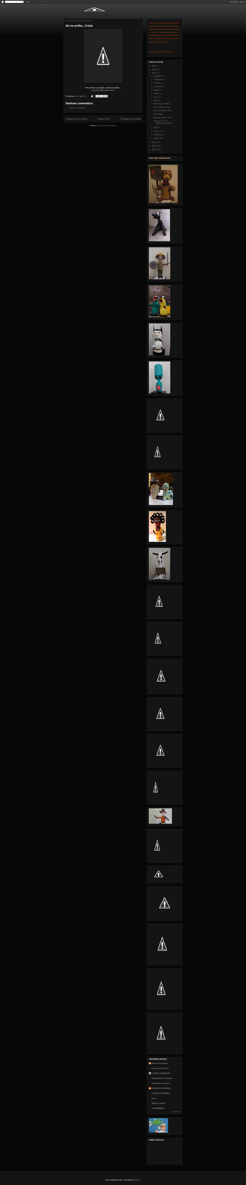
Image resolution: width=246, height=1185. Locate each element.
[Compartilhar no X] (101, 96)
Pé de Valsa (158, 114)
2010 (154, 142)
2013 (154, 66)
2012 (154, 69)
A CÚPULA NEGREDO (161, 1073)
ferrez (154, 1098)
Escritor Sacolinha (160, 1063)
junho (156, 97)
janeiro (157, 138)
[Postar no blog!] (99, 96)
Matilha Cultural (158, 1103)
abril (156, 127)
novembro (158, 79)
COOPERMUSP (158, 1108)
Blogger (137, 1180)
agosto (157, 90)
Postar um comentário (77, 108)
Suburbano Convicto (161, 1083)
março (157, 131)
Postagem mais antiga (130, 119)
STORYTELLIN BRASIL (161, 1088)
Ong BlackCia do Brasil (162, 1078)
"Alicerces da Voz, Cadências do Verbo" (162, 122)
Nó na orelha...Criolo (161, 107)
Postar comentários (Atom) (106, 125)
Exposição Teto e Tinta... (163, 110)
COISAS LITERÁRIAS (161, 1093)
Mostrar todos (176, 1111)
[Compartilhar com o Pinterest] (106, 96)
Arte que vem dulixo (161, 103)
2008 (154, 149)
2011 (154, 73)
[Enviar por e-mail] (96, 96)
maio (156, 100)
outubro (157, 83)
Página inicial (104, 119)
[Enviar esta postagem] (92, 96)
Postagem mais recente (76, 119)
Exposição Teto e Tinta (162, 117)
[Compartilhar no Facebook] (104, 96)
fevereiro (158, 135)
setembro (158, 86)
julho (156, 93)
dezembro (158, 76)
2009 (154, 146)
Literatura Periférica (160, 1068)
